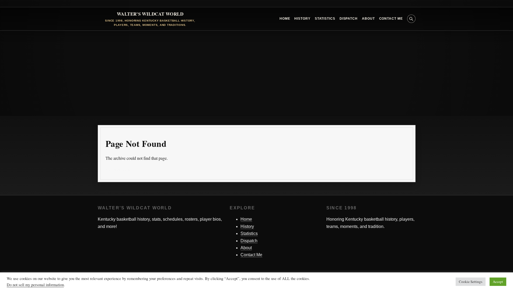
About (368, 18)
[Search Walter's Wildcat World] (411, 19)
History (302, 18)
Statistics (325, 18)
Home (285, 18)
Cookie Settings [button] (470, 281)
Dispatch (349, 18)
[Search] (404, 170)
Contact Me (391, 18)
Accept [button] (498, 281)
